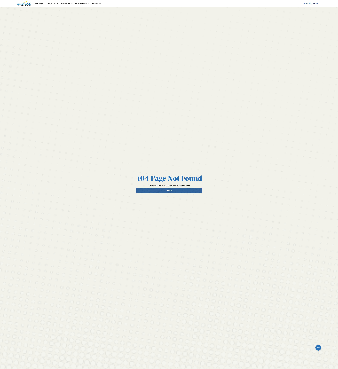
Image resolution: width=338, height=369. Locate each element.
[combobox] (315, 3)
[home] (24, 3)
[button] (39, 3)
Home (169, 190)
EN (317, 3)
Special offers (96, 3)
